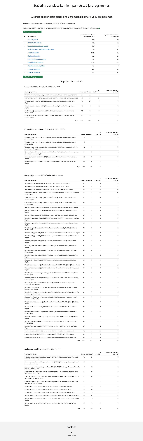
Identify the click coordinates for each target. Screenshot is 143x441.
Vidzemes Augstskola (34, 72)
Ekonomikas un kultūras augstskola (38, 46)
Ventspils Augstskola (33, 69)
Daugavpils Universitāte (34, 43)
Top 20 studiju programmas (33, 77)
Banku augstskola (33, 39)
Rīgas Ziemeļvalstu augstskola (36, 66)
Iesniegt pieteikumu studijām (32, 32)
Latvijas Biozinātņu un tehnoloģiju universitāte (41, 49)
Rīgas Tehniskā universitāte (35, 62)
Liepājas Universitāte (33, 56)
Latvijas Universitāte (33, 52)
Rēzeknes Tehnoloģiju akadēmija (37, 59)
